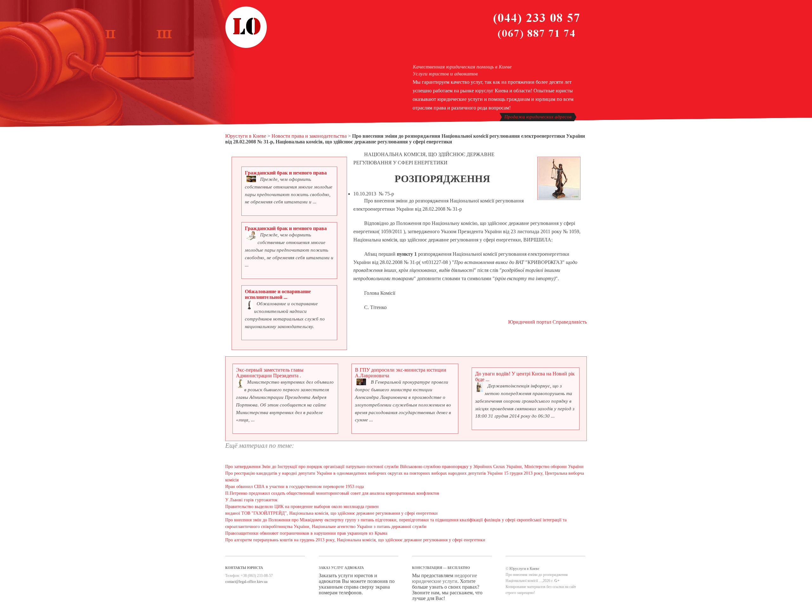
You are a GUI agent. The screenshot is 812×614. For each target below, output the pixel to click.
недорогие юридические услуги (444, 578)
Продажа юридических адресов (538, 116)
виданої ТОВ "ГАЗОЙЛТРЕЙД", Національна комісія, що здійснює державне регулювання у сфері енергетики (331, 513)
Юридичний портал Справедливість (547, 322)
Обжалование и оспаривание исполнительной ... (278, 294)
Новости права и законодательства (309, 136)
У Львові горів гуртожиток (251, 500)
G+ (557, 580)
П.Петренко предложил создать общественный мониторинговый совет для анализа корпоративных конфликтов (332, 493)
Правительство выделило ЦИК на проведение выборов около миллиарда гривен (302, 506)
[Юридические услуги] (246, 47)
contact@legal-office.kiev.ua (246, 581)
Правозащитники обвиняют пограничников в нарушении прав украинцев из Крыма (306, 533)
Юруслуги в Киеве (245, 136)
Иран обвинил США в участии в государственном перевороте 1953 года (294, 486)
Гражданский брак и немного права (286, 172)
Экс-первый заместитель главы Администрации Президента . (270, 372)
